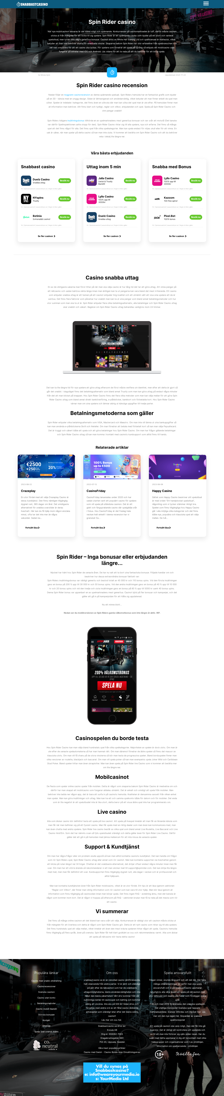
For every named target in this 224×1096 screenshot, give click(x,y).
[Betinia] (26, 220)
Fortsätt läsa (31, 527)
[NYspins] (26, 201)
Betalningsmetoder (46, 1003)
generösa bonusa (90, 39)
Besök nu (64, 180)
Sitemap (46, 1026)
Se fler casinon (45, 236)
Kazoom (169, 197)
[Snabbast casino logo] (32, 4)
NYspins (38, 197)
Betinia (37, 216)
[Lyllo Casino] (91, 201)
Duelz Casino (41, 179)
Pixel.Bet (169, 216)
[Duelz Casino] (26, 183)
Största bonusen (46, 1014)
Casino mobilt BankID (46, 1009)
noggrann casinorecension (77, 95)
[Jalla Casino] (91, 183)
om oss (113, 1020)
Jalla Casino (106, 178)
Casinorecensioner (46, 986)
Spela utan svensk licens (46, 1031)
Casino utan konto (46, 998)
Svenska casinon (46, 992)
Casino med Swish (93, 1052)
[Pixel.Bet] (157, 220)
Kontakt (46, 1020)
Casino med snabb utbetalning (46, 981)
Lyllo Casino (106, 196)
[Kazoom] (157, 201)
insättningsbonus (75, 120)
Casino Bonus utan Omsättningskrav (122, 1052)
